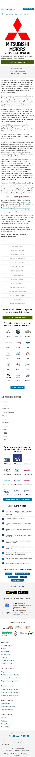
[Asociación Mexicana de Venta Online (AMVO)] (26, 633)
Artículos (8, 573)
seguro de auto (26, 202)
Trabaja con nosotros (7, 660)
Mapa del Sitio (5, 727)
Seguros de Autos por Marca (10, 681)
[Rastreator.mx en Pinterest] (24, 736)
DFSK (5, 415)
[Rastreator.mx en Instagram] (21, 736)
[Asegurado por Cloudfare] (8, 627)
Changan (6, 422)
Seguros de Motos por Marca (10, 695)
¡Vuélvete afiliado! (6, 663)
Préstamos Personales (8, 706)
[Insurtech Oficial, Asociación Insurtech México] (15, 633)
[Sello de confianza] (18, 627)
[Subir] (32, 754)
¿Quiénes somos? (6, 645)
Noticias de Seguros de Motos (10, 689)
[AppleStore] (23, 592)
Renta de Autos (5, 703)
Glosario (3, 718)
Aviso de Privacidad (23, 741)
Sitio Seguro (5, 651)
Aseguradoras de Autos (22, 573)
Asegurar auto (13, 577)
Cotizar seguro (28, 8)
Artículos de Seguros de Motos (10, 692)
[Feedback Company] (6, 613)
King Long (6, 408)
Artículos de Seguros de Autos (10, 678)
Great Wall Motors (9, 412)
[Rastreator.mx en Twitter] (10, 736)
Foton (5, 436)
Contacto (4, 657)
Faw (5, 419)
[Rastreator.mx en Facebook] (7, 736)
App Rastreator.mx (17, 586)
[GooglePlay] (11, 592)
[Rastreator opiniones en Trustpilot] (7, 633)
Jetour (5, 440)
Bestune (6, 426)
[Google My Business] (6, 606)
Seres (5, 405)
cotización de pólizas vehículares (10, 223)
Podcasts (4, 721)
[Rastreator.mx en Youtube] (14, 736)
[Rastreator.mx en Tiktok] (28, 736)
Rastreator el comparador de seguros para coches (15, 208)
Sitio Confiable (5, 654)
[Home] (2, 14)
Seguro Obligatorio (17, 580)
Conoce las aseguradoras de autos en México (17, 499)
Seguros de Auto (6, 672)
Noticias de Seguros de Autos (10, 675)
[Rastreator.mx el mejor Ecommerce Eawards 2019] (27, 627)
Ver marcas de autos (17, 387)
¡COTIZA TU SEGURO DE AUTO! (17, 62)
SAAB (5, 429)
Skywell (6, 401)
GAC (5, 433)
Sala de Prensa (5, 724)
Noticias (24, 577)
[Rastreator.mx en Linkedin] (17, 736)
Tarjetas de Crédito (7, 709)
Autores (3, 648)
